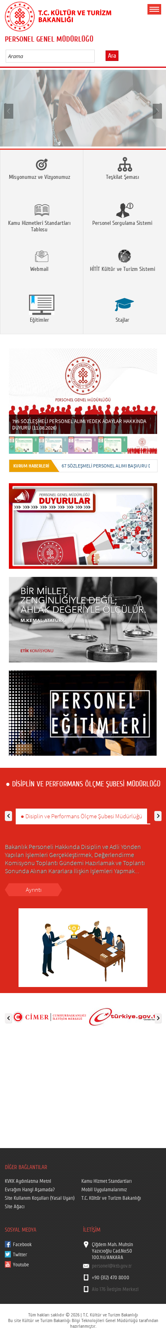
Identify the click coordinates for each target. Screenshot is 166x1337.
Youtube (21, 1265)
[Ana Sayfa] (58, 15)
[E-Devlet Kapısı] (125, 1016)
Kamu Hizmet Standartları (106, 1181)
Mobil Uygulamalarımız (104, 1189)
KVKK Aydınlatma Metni (28, 1181)
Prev (9, 111)
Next (157, 111)
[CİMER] (49, 1016)
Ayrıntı (34, 889)
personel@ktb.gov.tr (112, 1266)
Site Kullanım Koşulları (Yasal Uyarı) (40, 1198)
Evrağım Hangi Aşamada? (30, 1189)
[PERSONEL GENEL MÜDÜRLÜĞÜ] (83, 108)
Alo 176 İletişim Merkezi (115, 1289)
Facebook (22, 1244)
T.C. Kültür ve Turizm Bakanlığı (111, 1198)
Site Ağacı (15, 1206)
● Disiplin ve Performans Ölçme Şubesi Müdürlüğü (81, 816)
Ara (112, 55)
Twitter (20, 1254)
